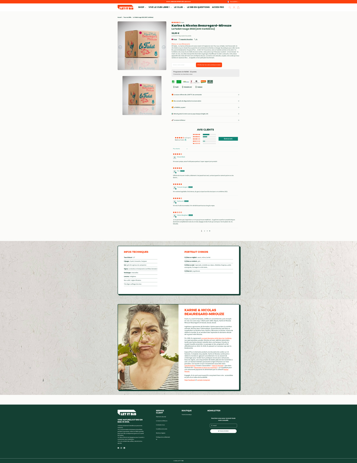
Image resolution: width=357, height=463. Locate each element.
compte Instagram (203, 380)
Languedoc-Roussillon (186, 39)
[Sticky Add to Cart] (349, 457)
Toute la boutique (187, 415)
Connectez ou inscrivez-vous (182, 74)
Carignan (199, 87)
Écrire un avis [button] (228, 139)
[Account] (234, 7)
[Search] (230, 7)
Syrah (176, 87)
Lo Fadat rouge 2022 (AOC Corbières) (143, 17)
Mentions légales (160, 433)
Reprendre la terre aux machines (205, 367)
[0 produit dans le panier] (238, 7)
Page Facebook (189, 380)
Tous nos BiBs (127, 17)
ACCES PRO (218, 7)
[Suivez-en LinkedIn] (124, 448)
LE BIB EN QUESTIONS (198, 7)
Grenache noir (188, 87)
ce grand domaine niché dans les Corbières (216, 338)
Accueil (120, 17)
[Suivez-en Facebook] (118, 448)
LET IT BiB (180, 461)
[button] (142, 7)
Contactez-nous (160, 425)
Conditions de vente (161, 429)
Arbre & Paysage (217, 365)
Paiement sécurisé (161, 417)
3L (196, 39)
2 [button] (204, 231)
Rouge (175, 39)
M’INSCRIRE (223, 431)
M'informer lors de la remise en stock (209, 65)
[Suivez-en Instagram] (121, 448)
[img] (177, 154)
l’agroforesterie (189, 365)
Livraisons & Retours (161, 421)
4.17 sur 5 (187, 138)
